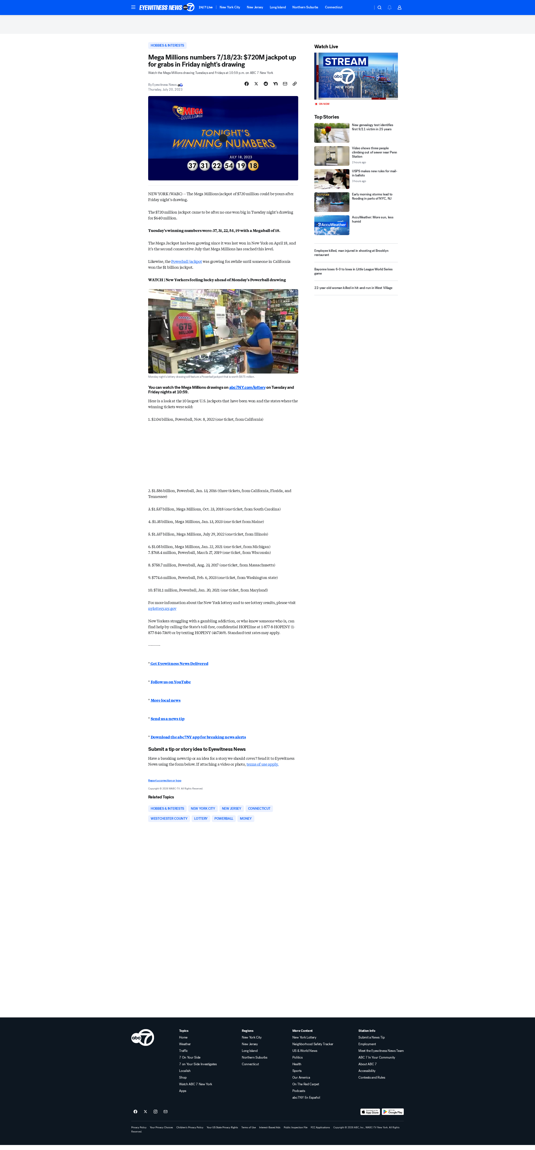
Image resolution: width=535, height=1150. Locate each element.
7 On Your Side (189, 1057)
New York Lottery (304, 1037)
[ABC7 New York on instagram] (155, 1112)
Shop (183, 1077)
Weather (185, 1044)
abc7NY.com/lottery (247, 387)
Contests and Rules (371, 1077)
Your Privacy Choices (161, 1127)
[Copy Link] (294, 83)
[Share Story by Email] (285, 83)
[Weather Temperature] (366, 7)
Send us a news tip (168, 718)
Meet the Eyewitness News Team (381, 1050)
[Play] (356, 76)
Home (183, 1037)
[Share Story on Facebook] (246, 83)
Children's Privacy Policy (189, 1127)
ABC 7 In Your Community (376, 1057)
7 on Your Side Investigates (198, 1064)
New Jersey (255, 7)
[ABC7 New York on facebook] (135, 1112)
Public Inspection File (295, 1127)
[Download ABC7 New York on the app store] (370, 1111)
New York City (230, 7)
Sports (297, 1071)
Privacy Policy (138, 1127)
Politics (297, 1057)
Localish (184, 1071)
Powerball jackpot (186, 261)
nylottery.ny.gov (162, 608)
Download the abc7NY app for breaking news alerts (198, 737)
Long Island (278, 7)
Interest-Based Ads (269, 1127)
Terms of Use (248, 1127)
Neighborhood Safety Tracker (312, 1044)
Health (296, 1064)
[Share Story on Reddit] (265, 83)
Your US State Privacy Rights (222, 1127)
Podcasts (298, 1091)
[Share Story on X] (256, 83)
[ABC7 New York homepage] (167, 7)
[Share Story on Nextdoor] (275, 83)
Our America (301, 1077)
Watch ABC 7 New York (195, 1084)
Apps (182, 1091)
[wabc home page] (142, 1037)
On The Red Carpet (305, 1084)
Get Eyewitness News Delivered (179, 663)
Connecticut (333, 7)
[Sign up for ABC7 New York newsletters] (165, 1112)
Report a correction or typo (164, 781)
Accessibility (367, 1071)
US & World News (304, 1050)
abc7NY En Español (306, 1097)
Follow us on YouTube (171, 681)
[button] (133, 7)
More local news (166, 700)
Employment (367, 1044)
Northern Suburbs (305, 7)
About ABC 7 (367, 1064)
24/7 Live (206, 7)
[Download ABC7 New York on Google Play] (393, 1111)
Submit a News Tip (371, 1037)
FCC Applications (320, 1127)
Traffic (183, 1050)
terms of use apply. (263, 764)
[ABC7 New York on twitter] (145, 1112)
